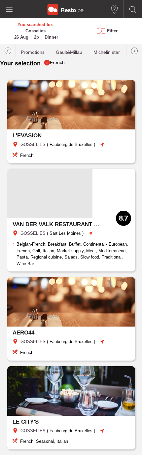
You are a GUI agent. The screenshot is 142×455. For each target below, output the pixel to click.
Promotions (33, 52)
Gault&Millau (69, 52)
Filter (112, 30)
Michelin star (106, 52)
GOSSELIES (33, 144)
